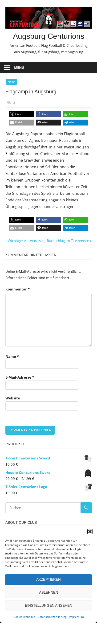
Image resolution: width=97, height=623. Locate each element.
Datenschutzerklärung (52, 617)
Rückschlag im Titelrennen (68, 240)
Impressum (76, 617)
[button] (90, 531)
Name (12, 356)
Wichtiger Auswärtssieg (26, 240)
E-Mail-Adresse (19, 377)
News (11, 82)
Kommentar (17, 289)
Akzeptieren (48, 579)
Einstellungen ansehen (48, 605)
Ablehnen (48, 592)
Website (12, 398)
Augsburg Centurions (48, 36)
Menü (19, 67)
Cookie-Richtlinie (24, 617)
